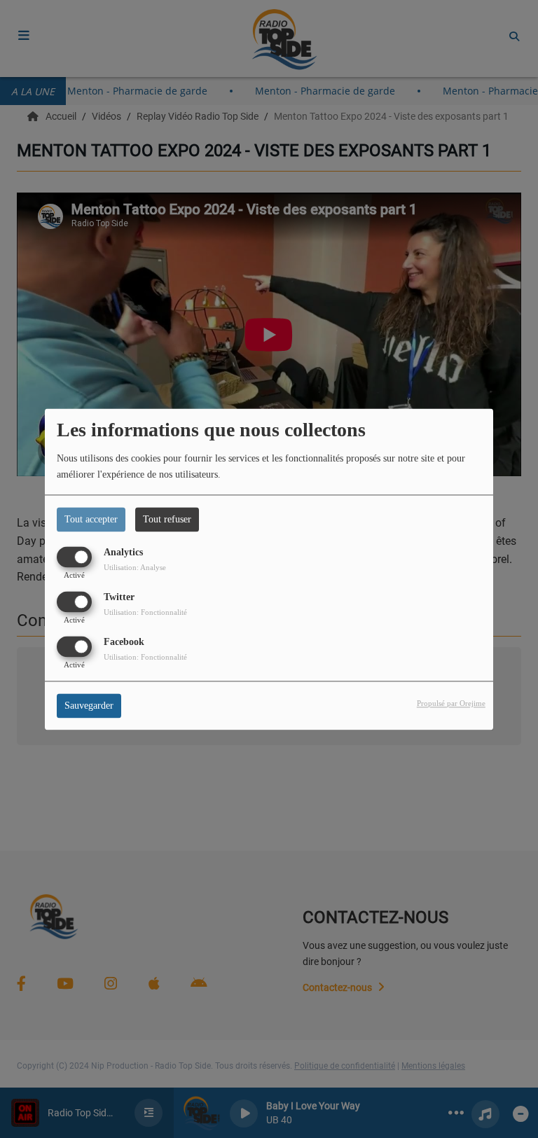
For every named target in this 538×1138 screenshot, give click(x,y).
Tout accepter (91, 519)
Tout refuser (167, 519)
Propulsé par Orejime (451, 703)
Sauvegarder (88, 705)
